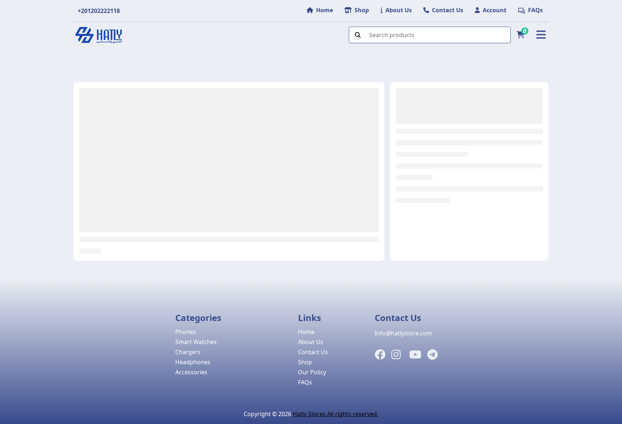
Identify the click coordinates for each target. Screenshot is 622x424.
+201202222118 (99, 11)
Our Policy (312, 372)
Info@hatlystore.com (403, 333)
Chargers (187, 352)
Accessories (191, 372)
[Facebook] (380, 354)
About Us (310, 342)
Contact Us (313, 352)
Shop (305, 362)
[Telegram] (432, 354)
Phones (185, 332)
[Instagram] (396, 354)
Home (306, 332)
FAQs (305, 382)
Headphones (192, 362)
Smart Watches (196, 342)
